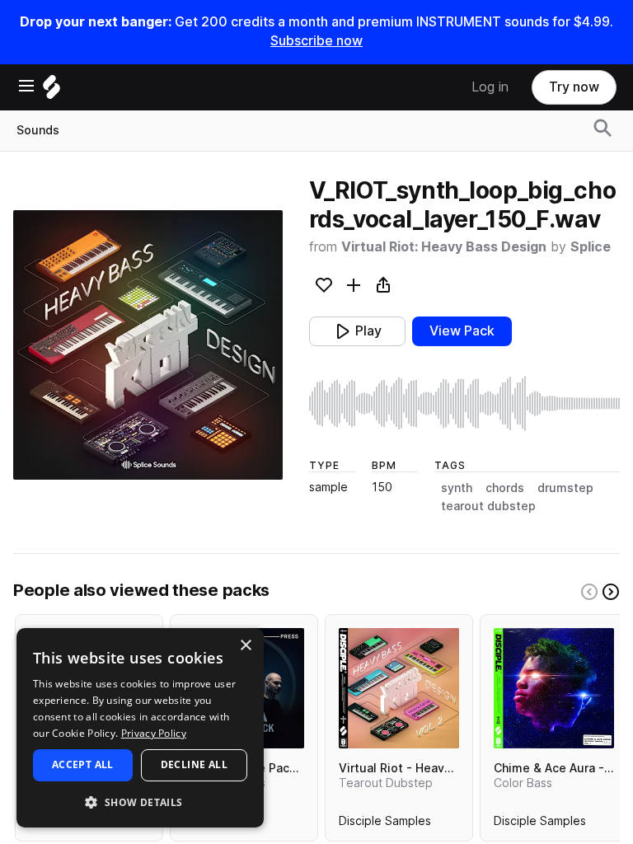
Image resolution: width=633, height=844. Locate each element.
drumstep (565, 488)
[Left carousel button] (589, 592)
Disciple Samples (385, 824)
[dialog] (140, 728)
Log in (490, 87)
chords (504, 488)
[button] (140, 801)
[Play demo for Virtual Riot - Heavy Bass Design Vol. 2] (399, 688)
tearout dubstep (488, 506)
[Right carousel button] (610, 592)
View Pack (462, 331)
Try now (574, 87)
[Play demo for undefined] (147, 345)
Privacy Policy (153, 733)
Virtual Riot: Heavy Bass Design (443, 247)
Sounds (37, 130)
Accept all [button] (83, 764)
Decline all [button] (194, 764)
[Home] (51, 91)
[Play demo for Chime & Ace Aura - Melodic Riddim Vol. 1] (554, 688)
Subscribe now (316, 41)
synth (456, 488)
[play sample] (464, 403)
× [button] (245, 646)
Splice (590, 247)
